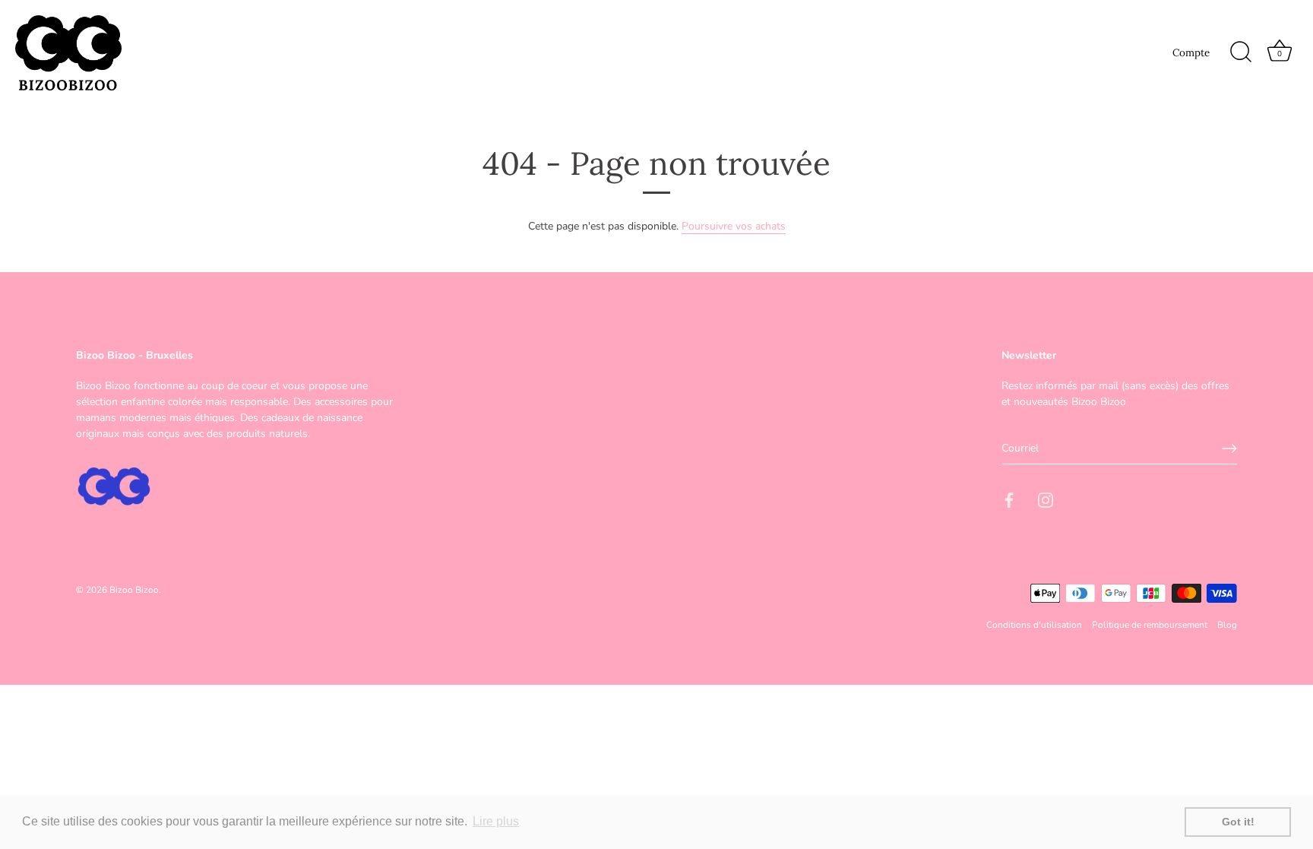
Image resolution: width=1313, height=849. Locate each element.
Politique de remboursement (1149, 625)
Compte (1191, 52)
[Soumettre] (1229, 448)
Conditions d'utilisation (1034, 625)
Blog (1227, 625)
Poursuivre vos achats (734, 226)
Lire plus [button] (496, 821)
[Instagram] (1045, 499)
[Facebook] (1009, 499)
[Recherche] (1241, 52)
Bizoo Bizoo (134, 590)
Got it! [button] (1238, 822)
